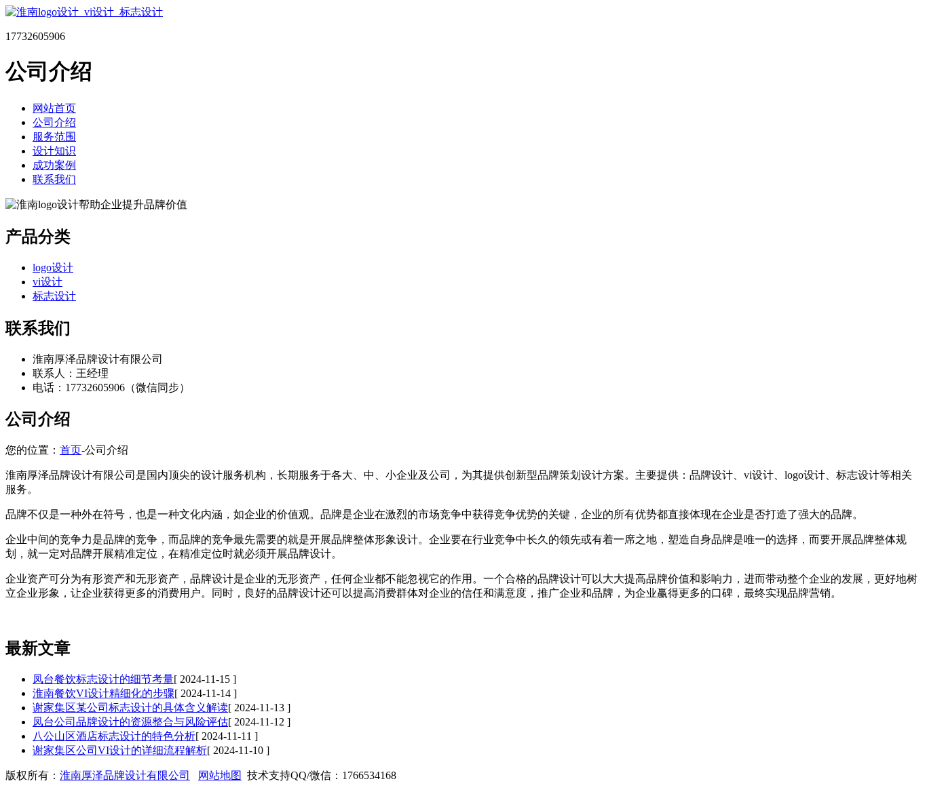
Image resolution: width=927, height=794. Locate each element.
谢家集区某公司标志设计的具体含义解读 (130, 707)
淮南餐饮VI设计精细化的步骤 (103, 693)
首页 (70, 450)
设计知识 (54, 151)
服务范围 (54, 136)
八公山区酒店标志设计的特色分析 (114, 736)
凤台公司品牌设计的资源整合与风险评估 (130, 722)
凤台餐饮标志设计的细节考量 (103, 679)
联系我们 (54, 179)
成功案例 (54, 165)
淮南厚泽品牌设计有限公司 (125, 775)
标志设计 (54, 296)
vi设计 (47, 281)
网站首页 (54, 108)
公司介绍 (54, 122)
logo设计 (53, 267)
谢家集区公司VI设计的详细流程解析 (120, 750)
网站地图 (220, 775)
